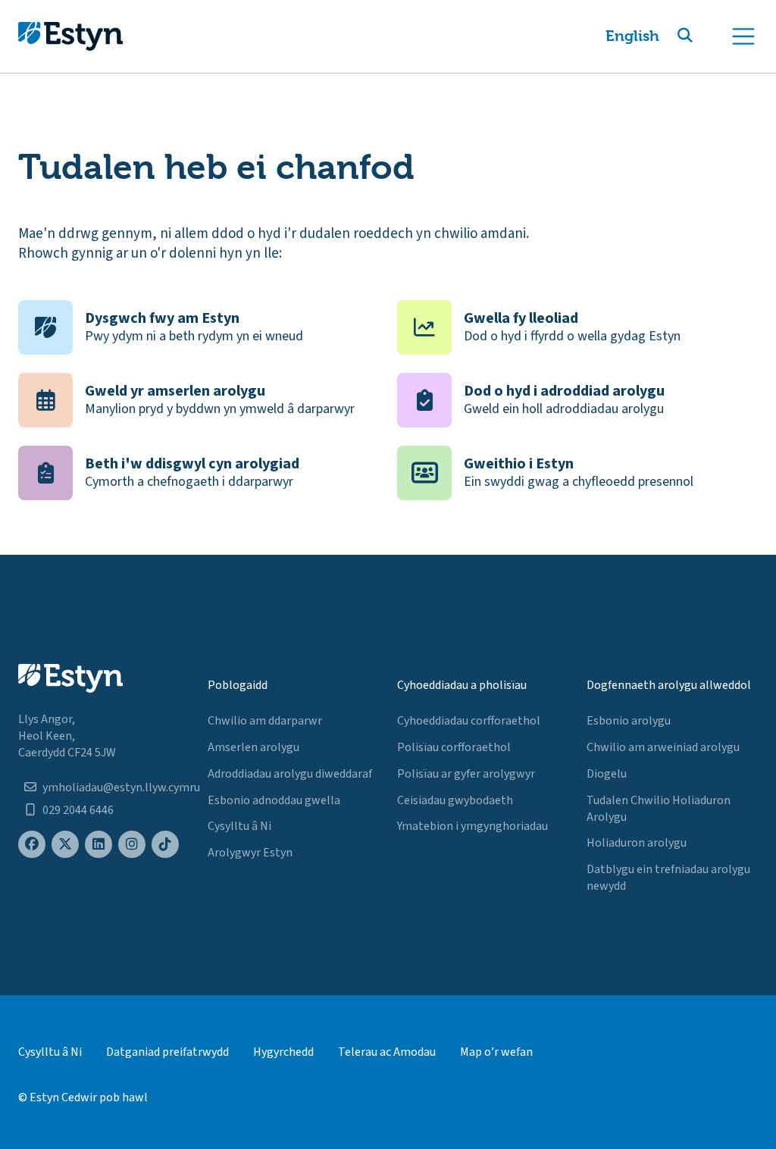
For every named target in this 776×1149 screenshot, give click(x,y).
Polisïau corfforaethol (454, 747)
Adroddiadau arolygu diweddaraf (290, 773)
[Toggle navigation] (743, 36)
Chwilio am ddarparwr (265, 720)
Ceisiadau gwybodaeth (455, 800)
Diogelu (607, 773)
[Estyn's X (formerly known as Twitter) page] (65, 844)
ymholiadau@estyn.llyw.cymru (121, 787)
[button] (703, 36)
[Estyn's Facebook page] (32, 844)
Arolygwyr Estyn (250, 852)
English (632, 36)
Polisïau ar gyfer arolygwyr (466, 773)
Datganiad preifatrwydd (167, 1052)
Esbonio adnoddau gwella (274, 800)
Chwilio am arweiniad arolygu (663, 747)
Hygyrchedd (283, 1052)
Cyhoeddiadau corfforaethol (468, 720)
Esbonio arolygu (629, 720)
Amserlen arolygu (253, 747)
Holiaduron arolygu (637, 842)
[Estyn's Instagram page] (132, 844)
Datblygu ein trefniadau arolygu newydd (668, 877)
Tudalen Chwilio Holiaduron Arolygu (659, 808)
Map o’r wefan (496, 1052)
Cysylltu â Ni (239, 826)
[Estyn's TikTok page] (165, 844)
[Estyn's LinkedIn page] (98, 844)
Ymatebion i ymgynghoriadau (472, 826)
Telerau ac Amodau (387, 1052)
